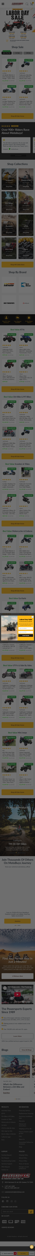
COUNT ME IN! (25, 635)
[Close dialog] (33, 617)
